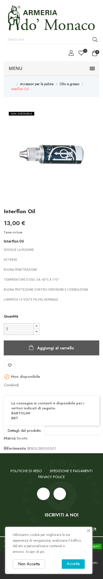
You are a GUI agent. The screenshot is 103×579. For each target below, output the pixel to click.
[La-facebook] (43, 494)
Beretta (22, 438)
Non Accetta (29, 564)
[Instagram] (60, 494)
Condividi (25, 385)
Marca (10, 438)
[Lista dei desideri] (10, 365)
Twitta (33, 385)
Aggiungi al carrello (55, 348)
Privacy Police (51, 476)
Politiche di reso (26, 470)
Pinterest (41, 385)
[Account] (71, 53)
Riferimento (15, 448)
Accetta (73, 564)
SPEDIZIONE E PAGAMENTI (71, 470)
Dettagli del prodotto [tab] (24, 430)
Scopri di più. (35, 551)
